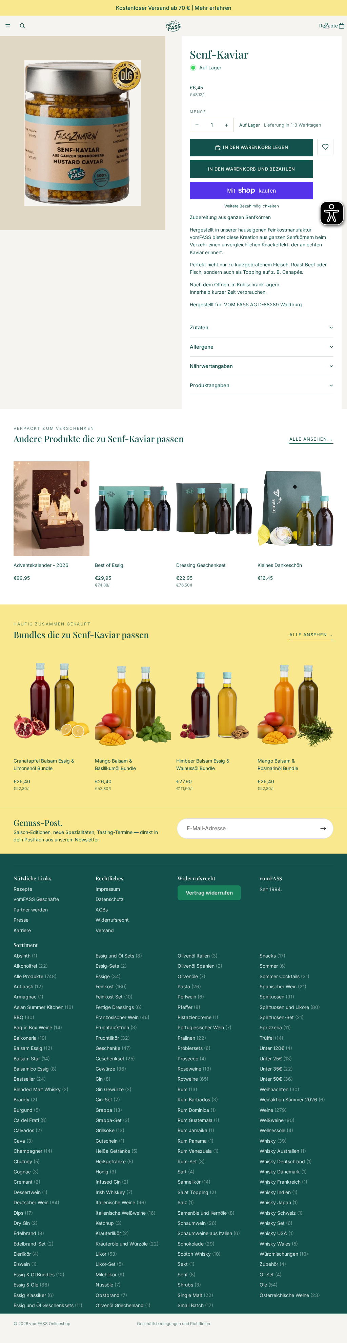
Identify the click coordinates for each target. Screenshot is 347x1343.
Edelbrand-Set (34, 1244)
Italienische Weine (121, 1202)
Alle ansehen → (311, 439)
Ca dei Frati (30, 1120)
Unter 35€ (276, 1069)
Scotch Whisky (199, 1254)
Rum (187, 1089)
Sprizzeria (275, 1027)
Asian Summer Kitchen (43, 1007)
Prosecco (192, 1058)
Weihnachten (279, 1089)
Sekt (186, 1264)
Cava (23, 1141)
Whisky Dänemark (283, 1171)
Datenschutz (110, 899)
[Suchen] (22, 25)
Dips (23, 1213)
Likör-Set (109, 1264)
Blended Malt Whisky (41, 1089)
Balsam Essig (33, 1048)
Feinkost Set (114, 996)
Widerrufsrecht (112, 920)
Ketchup (109, 1223)
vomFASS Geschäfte (36, 899)
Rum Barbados (198, 1099)
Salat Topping (197, 1192)
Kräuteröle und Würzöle (127, 1244)
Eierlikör (26, 1254)
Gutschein (110, 1141)
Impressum (108, 889)
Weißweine (277, 1120)
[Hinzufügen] (79, 546)
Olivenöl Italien (198, 956)
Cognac (26, 1171)
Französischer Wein (122, 1017)
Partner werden (31, 909)
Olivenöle (191, 976)
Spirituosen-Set (282, 1017)
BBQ (24, 1017)
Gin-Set (108, 1099)
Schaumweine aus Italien (209, 1233)
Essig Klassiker (34, 1295)
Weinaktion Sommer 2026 (292, 1099)
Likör (106, 1254)
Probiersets (194, 1048)
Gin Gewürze (113, 1089)
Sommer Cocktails (284, 976)
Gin (103, 1079)
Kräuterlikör (112, 1233)
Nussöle (108, 1284)
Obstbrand (111, 1295)
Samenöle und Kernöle (206, 1213)
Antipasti (28, 986)
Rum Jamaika (196, 1130)
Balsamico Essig (35, 1069)
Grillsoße (110, 1130)
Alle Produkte (35, 976)
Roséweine (194, 1069)
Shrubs (189, 1284)
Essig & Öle (31, 1284)
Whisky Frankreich (283, 1182)
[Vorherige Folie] (21, 508)
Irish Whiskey (114, 1192)
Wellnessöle (276, 1130)
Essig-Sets (111, 966)
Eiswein (25, 1264)
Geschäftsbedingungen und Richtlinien (173, 1323)
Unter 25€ (276, 1058)
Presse (21, 920)
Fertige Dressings (119, 1007)
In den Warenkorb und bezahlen (251, 169)
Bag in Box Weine (38, 1027)
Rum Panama (195, 1141)
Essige (108, 976)
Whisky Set (276, 1223)
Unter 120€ (276, 1048)
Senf (187, 1274)
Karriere (22, 930)
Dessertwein (30, 1192)
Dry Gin (26, 1223)
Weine (273, 1110)
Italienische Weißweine (126, 1213)
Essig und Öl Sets (119, 956)
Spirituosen (277, 996)
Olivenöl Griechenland (123, 1305)
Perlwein (191, 996)
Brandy (25, 1099)
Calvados (28, 1130)
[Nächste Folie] (82, 508)
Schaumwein (197, 1223)
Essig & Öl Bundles (39, 1274)
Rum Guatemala (198, 1120)
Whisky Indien (279, 1192)
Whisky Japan (279, 1202)
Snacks (272, 956)
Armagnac (28, 996)
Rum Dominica (197, 1110)
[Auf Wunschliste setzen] (325, 147)
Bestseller (30, 1079)
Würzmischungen (284, 1254)
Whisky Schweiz (281, 1213)
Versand (105, 930)
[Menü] (8, 26)
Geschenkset (115, 1058)
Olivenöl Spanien (200, 966)
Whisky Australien (283, 1151)
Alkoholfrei (31, 966)
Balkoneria (30, 1038)
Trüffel (271, 1038)
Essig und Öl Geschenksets (48, 1305)
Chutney (27, 1161)
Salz (186, 1202)
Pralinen (192, 1038)
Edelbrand (29, 1233)
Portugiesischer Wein (204, 1027)
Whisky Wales (279, 1244)
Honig (106, 1171)
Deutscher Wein (36, 1202)
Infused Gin (112, 1182)
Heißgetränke (114, 1161)
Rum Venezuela (198, 1151)
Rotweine (193, 1079)
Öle (269, 1284)
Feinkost (111, 986)
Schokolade (196, 1244)
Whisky (273, 1141)
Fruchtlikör (113, 1038)
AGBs (102, 909)
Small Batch (195, 1305)
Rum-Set (191, 1161)
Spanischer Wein (283, 986)
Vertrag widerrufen (209, 892)
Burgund (27, 1110)
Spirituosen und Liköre (290, 1007)
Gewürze (111, 1069)
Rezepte (23, 889)
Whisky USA (277, 1233)
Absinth (25, 956)
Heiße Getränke (117, 1151)
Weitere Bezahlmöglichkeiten (251, 206)
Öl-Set (271, 1274)
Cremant (27, 1182)
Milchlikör (110, 1274)
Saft (186, 1171)
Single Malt (195, 1295)
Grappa (109, 1110)
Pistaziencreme (198, 1017)
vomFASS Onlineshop (49, 1323)
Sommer (273, 966)
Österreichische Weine (290, 1295)
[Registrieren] (323, 828)
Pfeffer (189, 1007)
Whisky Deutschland (286, 1161)
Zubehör (273, 1264)
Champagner (33, 1151)
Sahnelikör (194, 1182)
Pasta (189, 986)
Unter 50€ (276, 1079)
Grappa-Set (112, 1120)
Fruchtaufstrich (116, 1027)
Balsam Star (32, 1058)
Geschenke (113, 1048)
